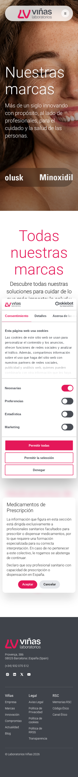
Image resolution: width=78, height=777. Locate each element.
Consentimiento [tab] (16, 316)
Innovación (12, 714)
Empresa (10, 702)
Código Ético (61, 708)
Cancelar (49, 584)
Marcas (10, 708)
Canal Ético (60, 714)
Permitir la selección (39, 457)
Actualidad (12, 727)
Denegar (39, 470)
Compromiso (13, 721)
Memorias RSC (62, 702)
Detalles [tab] (40, 316)
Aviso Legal (36, 702)
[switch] (67, 401)
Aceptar (27, 584)
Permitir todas (39, 445)
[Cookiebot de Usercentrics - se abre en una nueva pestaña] (55, 304)
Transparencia (38, 738)
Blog (8, 733)
